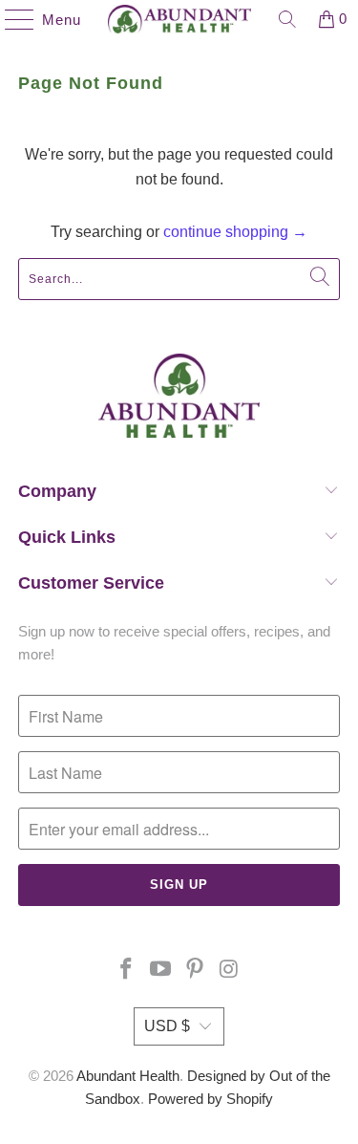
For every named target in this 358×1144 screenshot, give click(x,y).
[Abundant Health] (179, 19)
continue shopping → (235, 232)
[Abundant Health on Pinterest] (195, 970)
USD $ (167, 1026)
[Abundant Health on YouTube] (161, 970)
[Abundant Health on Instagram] (229, 970)
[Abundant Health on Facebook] (127, 970)
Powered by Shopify (210, 1098)
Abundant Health (127, 1076)
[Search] (287, 19)
